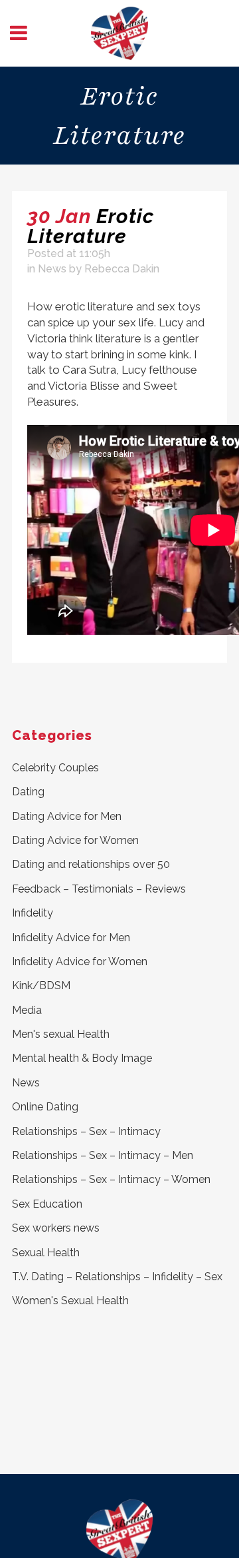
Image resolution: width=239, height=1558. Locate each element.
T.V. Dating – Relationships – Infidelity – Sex (117, 1276)
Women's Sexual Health (70, 1300)
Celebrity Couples (55, 767)
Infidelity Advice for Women (79, 961)
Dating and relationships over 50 (91, 864)
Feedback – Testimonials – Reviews (99, 889)
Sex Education (47, 1204)
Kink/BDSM (41, 985)
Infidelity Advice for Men (71, 937)
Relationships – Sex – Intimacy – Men (102, 1155)
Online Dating (45, 1106)
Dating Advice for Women (75, 840)
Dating (28, 791)
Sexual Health (46, 1252)
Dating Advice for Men (66, 816)
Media (27, 1010)
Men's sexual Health (61, 1034)
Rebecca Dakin (121, 268)
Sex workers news (56, 1228)
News (52, 268)
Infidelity (32, 913)
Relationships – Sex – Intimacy (86, 1131)
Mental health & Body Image (82, 1058)
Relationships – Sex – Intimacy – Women (111, 1179)
